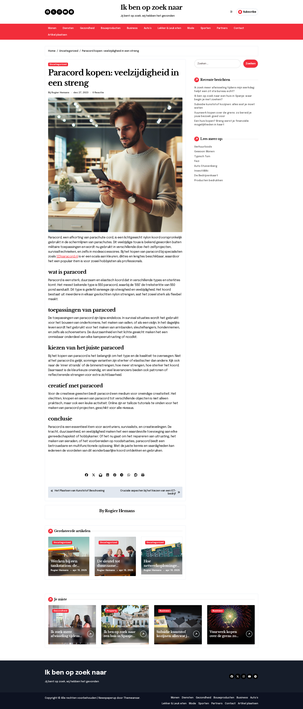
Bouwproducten (111, 28)
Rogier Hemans (120, 511)
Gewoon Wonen (204, 151)
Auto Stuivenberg (205, 166)
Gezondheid (87, 28)
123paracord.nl (67, 256)
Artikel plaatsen (57, 35)
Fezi (196, 161)
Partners (222, 28)
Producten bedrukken (208, 180)
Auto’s (147, 28)
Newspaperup (107, 698)
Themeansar (132, 698)
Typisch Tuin (202, 156)
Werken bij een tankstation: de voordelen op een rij (68, 565)
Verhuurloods (203, 146)
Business (132, 28)
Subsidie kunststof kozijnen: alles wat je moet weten (173, 636)
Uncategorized (58, 64)
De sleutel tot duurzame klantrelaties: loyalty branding (114, 568)
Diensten (68, 28)
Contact (239, 28)
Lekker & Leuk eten (169, 28)
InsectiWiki (201, 171)
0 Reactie (98, 93)
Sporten (206, 28)
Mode (190, 28)
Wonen (52, 28)
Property (112, 611)
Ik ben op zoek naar (151, 7)
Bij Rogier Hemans (58, 93)
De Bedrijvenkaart (206, 175)
